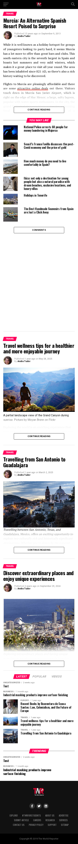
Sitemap (65, 825)
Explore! (14, 815)
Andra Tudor (23, 36)
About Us (49, 815)
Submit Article (21, 820)
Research (50, 820)
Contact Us (18, 825)
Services (63, 820)
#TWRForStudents (31, 815)
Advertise (63, 815)
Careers (37, 820)
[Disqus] (39, 278)
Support (52, 825)
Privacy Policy (36, 825)
